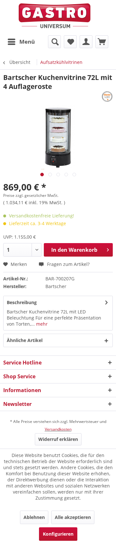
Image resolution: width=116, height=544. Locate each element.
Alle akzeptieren (73, 517)
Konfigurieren (58, 534)
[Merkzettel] (70, 41)
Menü (27, 41)
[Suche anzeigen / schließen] (54, 41)
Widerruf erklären (58, 439)
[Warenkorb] (101, 41)
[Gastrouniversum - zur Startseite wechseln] (54, 16)
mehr (41, 324)
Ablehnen (34, 517)
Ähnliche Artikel (25, 340)
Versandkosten (58, 429)
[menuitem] (21, 41)
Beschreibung (22, 302)
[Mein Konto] (86, 41)
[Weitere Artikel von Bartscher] (107, 96)
